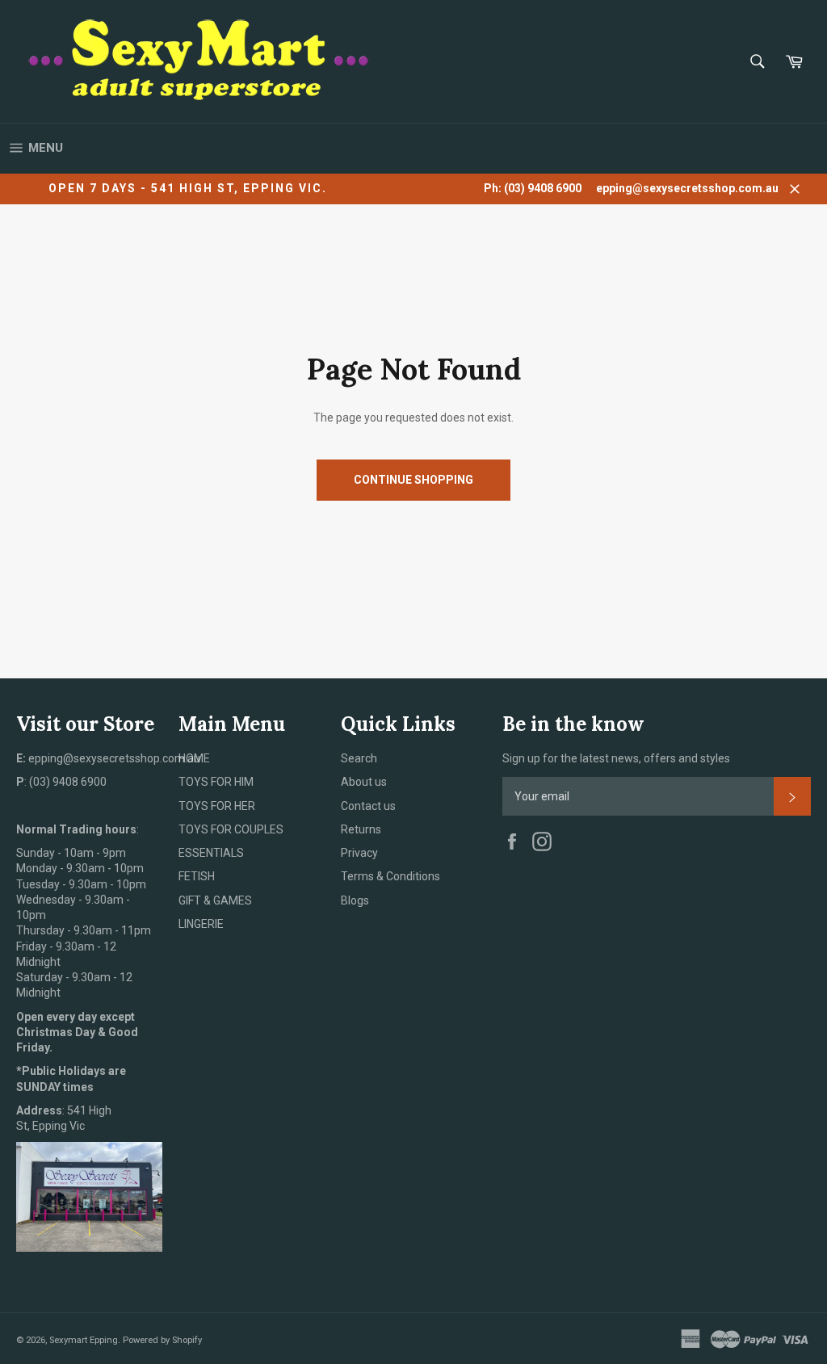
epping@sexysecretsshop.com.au (687, 188)
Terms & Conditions (390, 876)
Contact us (368, 806)
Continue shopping (413, 479)
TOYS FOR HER (216, 806)
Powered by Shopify (162, 1340)
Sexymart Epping (83, 1340)
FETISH (196, 876)
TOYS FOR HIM (216, 781)
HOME (194, 758)
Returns (361, 829)
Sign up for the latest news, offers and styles (616, 758)
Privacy (359, 852)
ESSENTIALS (211, 852)
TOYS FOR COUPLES (230, 829)
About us (364, 781)
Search (359, 758)
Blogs (355, 900)
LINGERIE (201, 923)
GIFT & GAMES (215, 900)
